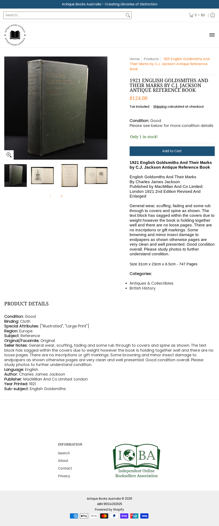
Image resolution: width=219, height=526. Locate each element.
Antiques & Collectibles (151, 283)
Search (64, 453)
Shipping (160, 106)
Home (135, 58)
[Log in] (212, 15)
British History (142, 288)
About (63, 460)
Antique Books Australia (104, 499)
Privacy (64, 476)
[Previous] (7, 108)
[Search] (127, 15)
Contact (65, 468)
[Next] (104, 108)
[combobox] (63, 15)
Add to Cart (172, 151)
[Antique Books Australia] (15, 35)
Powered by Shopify (109, 510)
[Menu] (212, 35)
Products (151, 58)
